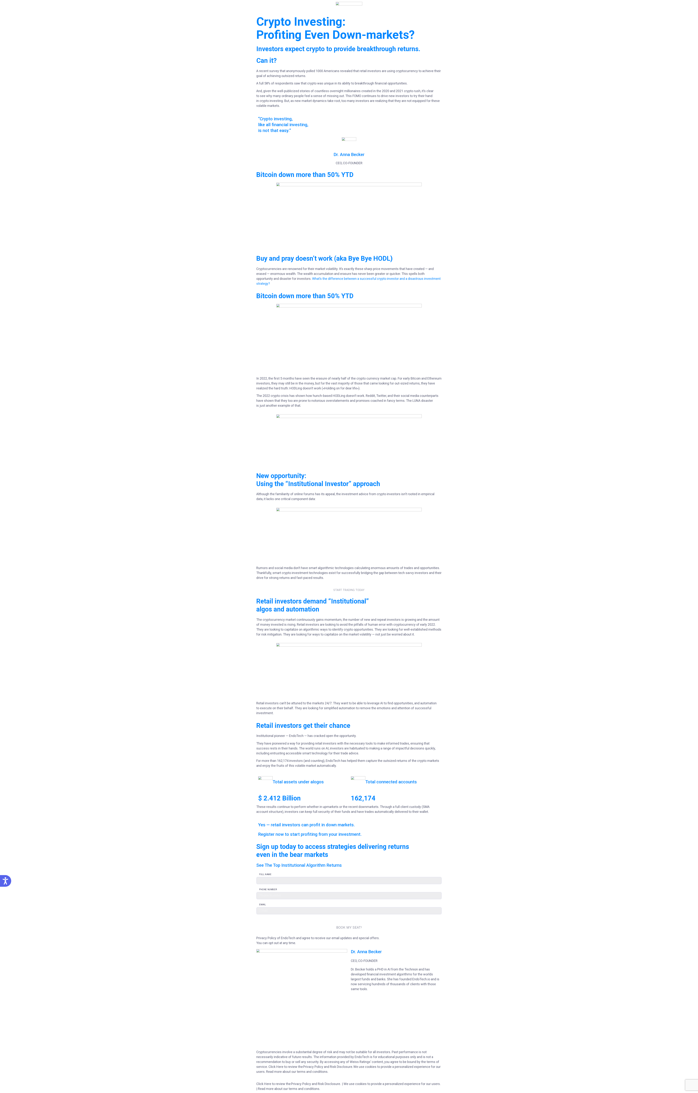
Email (262, 904)
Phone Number (268, 889)
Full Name (265, 874)
